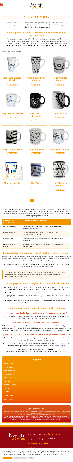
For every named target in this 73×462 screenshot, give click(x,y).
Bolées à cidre (8, 374)
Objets (36, 392)
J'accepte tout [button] (7, 458)
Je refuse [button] (31, 458)
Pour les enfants (9, 370)
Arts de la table (36, 385)
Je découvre (12, 84)
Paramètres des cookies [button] (20, 458)
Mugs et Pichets (9, 378)
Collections (36, 395)
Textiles (36, 388)
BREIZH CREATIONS (9, 363)
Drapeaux (7, 381)
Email (33, 448)
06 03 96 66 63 (62, 351)
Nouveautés (8, 367)
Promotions (8, 399)
